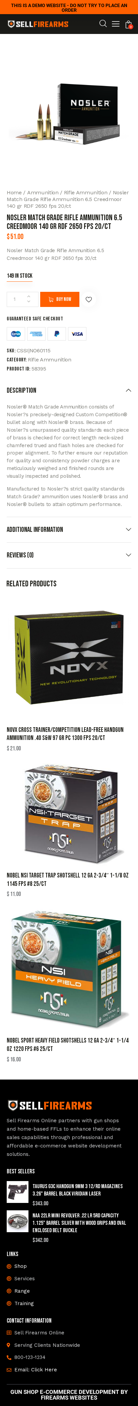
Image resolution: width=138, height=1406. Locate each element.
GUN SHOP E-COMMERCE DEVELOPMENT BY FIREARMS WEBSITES (69, 1395)
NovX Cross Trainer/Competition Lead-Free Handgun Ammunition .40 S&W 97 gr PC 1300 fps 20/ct (65, 734)
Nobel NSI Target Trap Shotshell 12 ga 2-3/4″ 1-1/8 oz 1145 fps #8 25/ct (68, 880)
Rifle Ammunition (86, 192)
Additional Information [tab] (35, 529)
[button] (116, 25)
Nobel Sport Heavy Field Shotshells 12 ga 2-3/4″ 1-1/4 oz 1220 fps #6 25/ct (68, 1045)
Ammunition (43, 192)
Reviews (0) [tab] (20, 555)
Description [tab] (21, 390)
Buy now (63, 299)
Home (14, 192)
